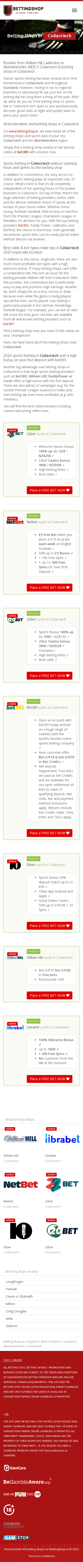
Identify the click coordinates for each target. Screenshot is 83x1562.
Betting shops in (14, 1342)
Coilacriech (57, 434)
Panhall (11, 1289)
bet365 (22, 152)
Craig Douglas (16, 1311)
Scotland (69, 1342)
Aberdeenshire (13, 1346)
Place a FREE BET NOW (48, 490)
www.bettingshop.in (23, 131)
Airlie (9, 1318)
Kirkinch (11, 1326)
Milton (10, 1304)
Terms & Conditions (41, 1556)
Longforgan (14, 1281)
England (32, 1342)
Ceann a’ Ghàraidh (19, 1296)
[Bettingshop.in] (24, 10)
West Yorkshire (51, 1342)
